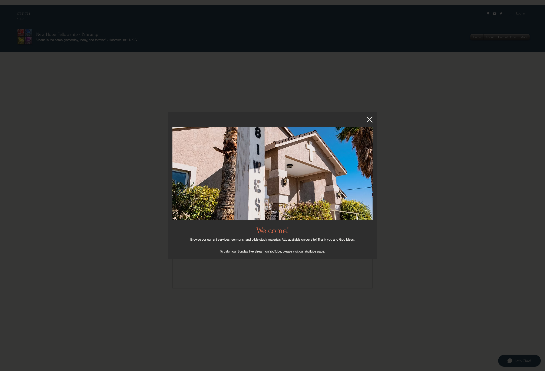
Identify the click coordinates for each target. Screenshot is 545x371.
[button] (370, 120)
